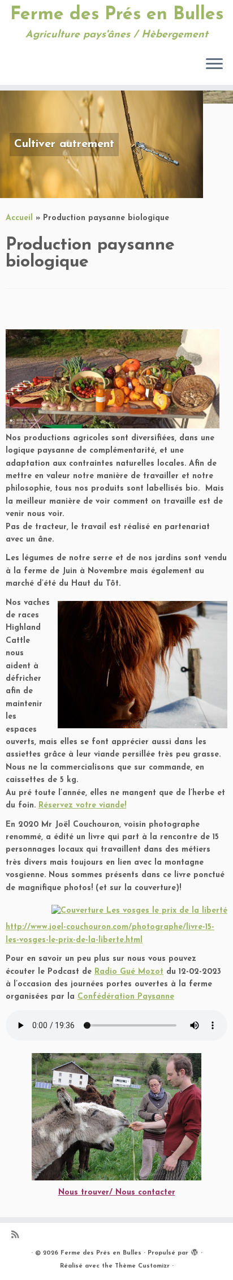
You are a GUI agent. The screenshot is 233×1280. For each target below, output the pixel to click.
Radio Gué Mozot (128, 972)
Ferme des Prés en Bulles (116, 14)
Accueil (19, 218)
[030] (142, 664)
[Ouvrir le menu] (214, 64)
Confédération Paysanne (125, 997)
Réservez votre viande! (82, 805)
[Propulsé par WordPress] (195, 1251)
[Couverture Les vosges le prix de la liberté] (139, 911)
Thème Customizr (142, 1266)
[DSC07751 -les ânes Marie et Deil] (116, 1116)
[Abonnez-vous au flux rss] (17, 1236)
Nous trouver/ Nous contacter (116, 1192)
